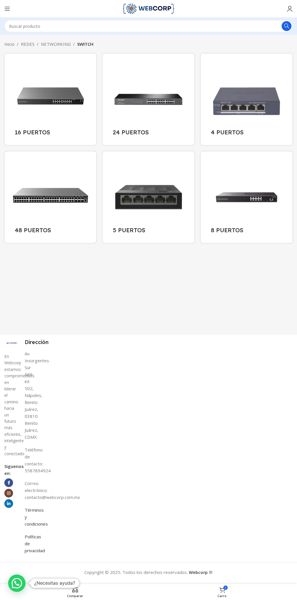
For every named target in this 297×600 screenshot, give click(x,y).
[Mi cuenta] (290, 8)
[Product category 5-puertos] (148, 197)
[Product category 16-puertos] (50, 99)
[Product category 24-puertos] (148, 99)
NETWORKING (56, 44)
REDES (28, 44)
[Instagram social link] (8, 493)
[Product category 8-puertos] (246, 197)
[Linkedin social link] (8, 503)
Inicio (9, 44)
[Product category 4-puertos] (246, 99)
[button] (17, 583)
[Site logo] (148, 8)
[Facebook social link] (8, 482)
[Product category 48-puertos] (50, 197)
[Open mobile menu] (7, 8)
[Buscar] (286, 26)
